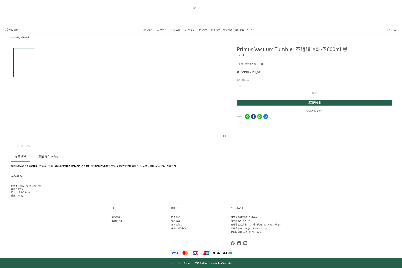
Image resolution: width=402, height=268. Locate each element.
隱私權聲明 (176, 224)
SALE (249, 29)
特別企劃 (175, 29)
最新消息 (227, 29)
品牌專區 (161, 29)
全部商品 (14, 37)
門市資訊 (215, 29)
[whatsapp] (259, 116)
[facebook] (253, 116)
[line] (247, 116)
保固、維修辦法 (179, 228)
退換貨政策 (116, 220)
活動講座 (239, 29)
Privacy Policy (176, 263)
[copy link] (265, 116)
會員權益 (175, 220)
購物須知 (203, 29)
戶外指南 (189, 29)
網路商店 (147, 29)
